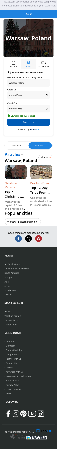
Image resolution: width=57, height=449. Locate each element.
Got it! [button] (28, 14)
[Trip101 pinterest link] (23, 413)
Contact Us (11, 363)
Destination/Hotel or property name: (25, 77)
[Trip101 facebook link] (8, 413)
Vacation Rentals (13, 316)
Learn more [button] (50, 5)
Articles (39, 145)
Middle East (10, 290)
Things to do (11, 324)
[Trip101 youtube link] (32, 413)
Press (8, 393)
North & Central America (17, 268)
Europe (8, 277)
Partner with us (13, 358)
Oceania (9, 294)
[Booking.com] (34, 129)
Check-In (11, 89)
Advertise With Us (14, 371)
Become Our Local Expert (18, 376)
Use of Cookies (13, 389)
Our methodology (15, 350)
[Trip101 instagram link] (15, 413)
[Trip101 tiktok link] (40, 413)
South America (12, 272)
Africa (7, 286)
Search (26, 122)
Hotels (8, 311)
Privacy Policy (12, 385)
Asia (7, 281)
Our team (10, 345)
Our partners (12, 354)
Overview (16, 145)
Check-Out (12, 103)
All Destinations (12, 264)
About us (10, 341)
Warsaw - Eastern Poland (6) (22, 221)
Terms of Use (12, 380)
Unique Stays (11, 320)
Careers (9, 367)
